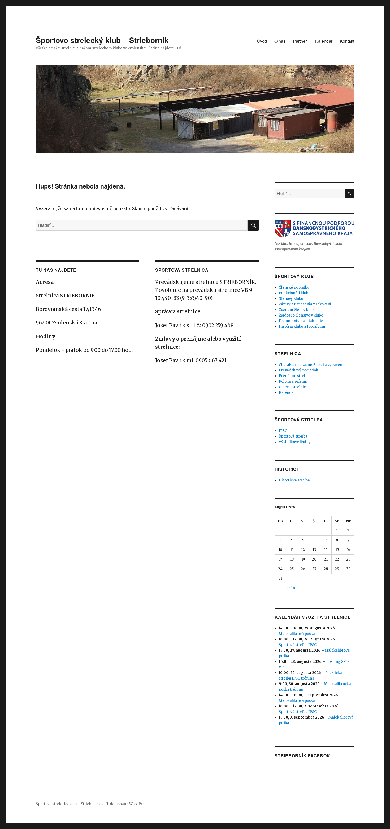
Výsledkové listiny (295, 442)
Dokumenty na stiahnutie (301, 321)
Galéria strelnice (293, 387)
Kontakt (347, 41)
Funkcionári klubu (294, 293)
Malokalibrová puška (297, 633)
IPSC (283, 431)
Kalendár (323, 41)
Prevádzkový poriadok (298, 370)
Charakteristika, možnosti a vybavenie (312, 364)
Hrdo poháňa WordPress (126, 804)
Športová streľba (293, 436)
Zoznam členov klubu (297, 309)
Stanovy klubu (291, 298)
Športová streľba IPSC (298, 645)
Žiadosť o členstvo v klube (301, 315)
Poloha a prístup (293, 381)
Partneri (300, 41)
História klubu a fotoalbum (302, 326)
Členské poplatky (294, 287)
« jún (290, 588)
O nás (279, 41)
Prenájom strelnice (296, 376)
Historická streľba (294, 480)
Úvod (262, 41)
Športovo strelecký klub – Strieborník (102, 40)
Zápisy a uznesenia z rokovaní (305, 304)
